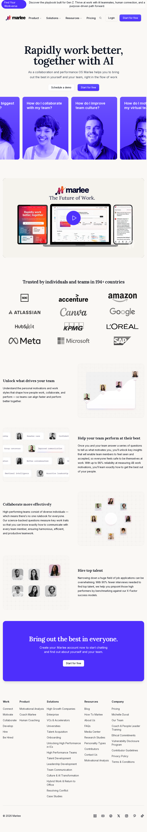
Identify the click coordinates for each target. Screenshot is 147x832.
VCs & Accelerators (58, 720)
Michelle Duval (120, 714)
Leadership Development (62, 763)
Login (111, 17)
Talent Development (59, 758)
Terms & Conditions (123, 761)
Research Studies (94, 737)
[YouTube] (103, 816)
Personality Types (95, 743)
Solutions (52, 18)
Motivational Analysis (32, 708)
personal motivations (34, 388)
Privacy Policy (120, 756)
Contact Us (90, 754)
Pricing (91, 18)
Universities (53, 725)
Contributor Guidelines (125, 750)
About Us (89, 720)
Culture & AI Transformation (63, 775)
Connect (8, 708)
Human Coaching (30, 720)
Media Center (92, 731)
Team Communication (59, 769)
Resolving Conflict (57, 790)
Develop (8, 725)
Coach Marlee (28, 714)
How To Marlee (93, 714)
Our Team (117, 720)
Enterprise (53, 714)
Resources (72, 18)
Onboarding (54, 737)
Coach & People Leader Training (126, 727)
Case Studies (54, 796)
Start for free (130, 17)
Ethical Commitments (124, 735)
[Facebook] (111, 816)
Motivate (8, 714)
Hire (5, 731)
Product (34, 18)
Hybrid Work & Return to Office (61, 783)
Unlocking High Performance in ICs (64, 745)
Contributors (91, 748)
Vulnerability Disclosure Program (125, 742)
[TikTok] (142, 816)
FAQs (87, 725)
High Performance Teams (62, 752)
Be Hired (8, 737)
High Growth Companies (61, 708)
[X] (118, 816)
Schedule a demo (61, 87)
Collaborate (10, 720)
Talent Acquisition (57, 731)
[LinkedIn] (95, 816)
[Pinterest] (134, 816)
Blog (87, 708)
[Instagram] (126, 816)
